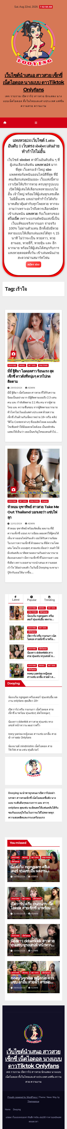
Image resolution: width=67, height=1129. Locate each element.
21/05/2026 (20, 914)
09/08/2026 (20, 877)
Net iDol (32, 365)
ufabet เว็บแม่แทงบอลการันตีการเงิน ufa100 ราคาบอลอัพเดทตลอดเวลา (33, 1119)
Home (7, 1109)
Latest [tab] (15, 599)
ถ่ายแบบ (45, 501)
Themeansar (33, 1101)
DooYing (12, 365)
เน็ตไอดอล (43, 612)
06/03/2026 (20, 988)
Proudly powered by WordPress (22, 1097)
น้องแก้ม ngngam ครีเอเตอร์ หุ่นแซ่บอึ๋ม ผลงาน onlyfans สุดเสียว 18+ (40, 619)
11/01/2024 (17, 523)
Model (22, 365)
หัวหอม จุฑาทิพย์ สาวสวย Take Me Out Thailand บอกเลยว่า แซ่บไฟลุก (33, 512)
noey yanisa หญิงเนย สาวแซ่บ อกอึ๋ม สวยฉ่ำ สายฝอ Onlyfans (41, 677)
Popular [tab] (31, 600)
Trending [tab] (49, 600)
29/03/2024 (17, 388)
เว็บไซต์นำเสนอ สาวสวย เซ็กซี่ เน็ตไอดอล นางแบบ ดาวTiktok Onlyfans (33, 82)
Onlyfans (43, 365)
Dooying (17, 1109)
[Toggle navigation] (36, 122)
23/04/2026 (20, 951)
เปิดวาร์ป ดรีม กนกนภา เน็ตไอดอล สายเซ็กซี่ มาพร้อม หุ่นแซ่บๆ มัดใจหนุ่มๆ (41, 639)
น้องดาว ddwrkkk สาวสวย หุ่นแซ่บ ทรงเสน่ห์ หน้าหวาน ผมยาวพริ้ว (41, 656)
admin (31, 388)
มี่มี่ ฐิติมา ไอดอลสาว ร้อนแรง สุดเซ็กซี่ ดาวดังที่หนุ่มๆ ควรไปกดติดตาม (30, 376)
